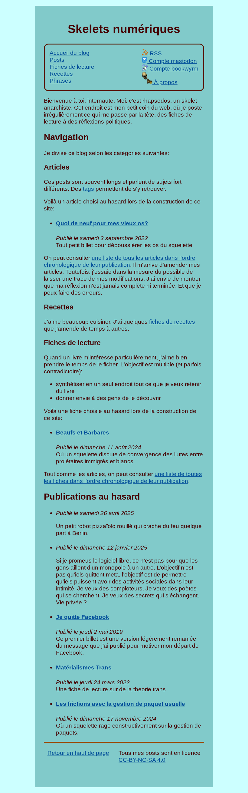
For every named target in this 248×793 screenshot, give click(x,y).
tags (88, 188)
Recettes (61, 73)
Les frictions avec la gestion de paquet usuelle (120, 703)
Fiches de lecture (72, 66)
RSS (155, 53)
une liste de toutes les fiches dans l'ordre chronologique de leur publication (123, 477)
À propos (165, 82)
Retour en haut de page (78, 752)
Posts (57, 59)
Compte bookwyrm (173, 68)
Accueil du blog (70, 52)
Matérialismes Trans (84, 667)
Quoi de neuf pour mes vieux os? (102, 223)
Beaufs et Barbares (82, 432)
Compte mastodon (172, 61)
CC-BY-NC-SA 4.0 (142, 759)
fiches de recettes (172, 321)
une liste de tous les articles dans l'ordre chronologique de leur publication (119, 261)
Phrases (60, 80)
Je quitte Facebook (82, 616)
